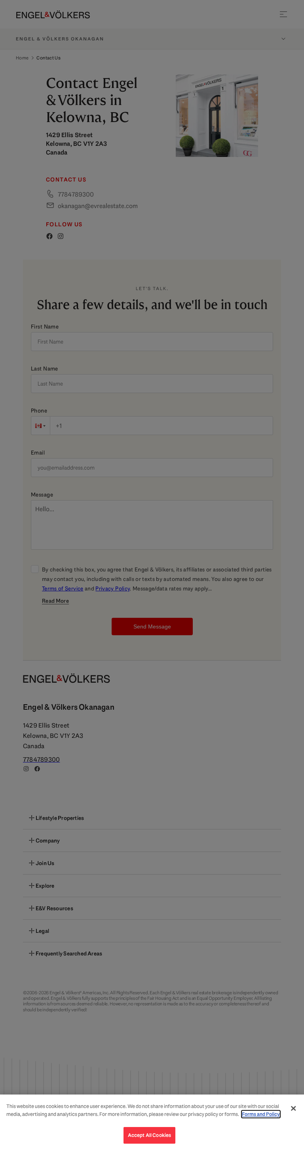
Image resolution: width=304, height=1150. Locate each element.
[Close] (293, 1108)
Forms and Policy (261, 1114)
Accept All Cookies (149, 1135)
